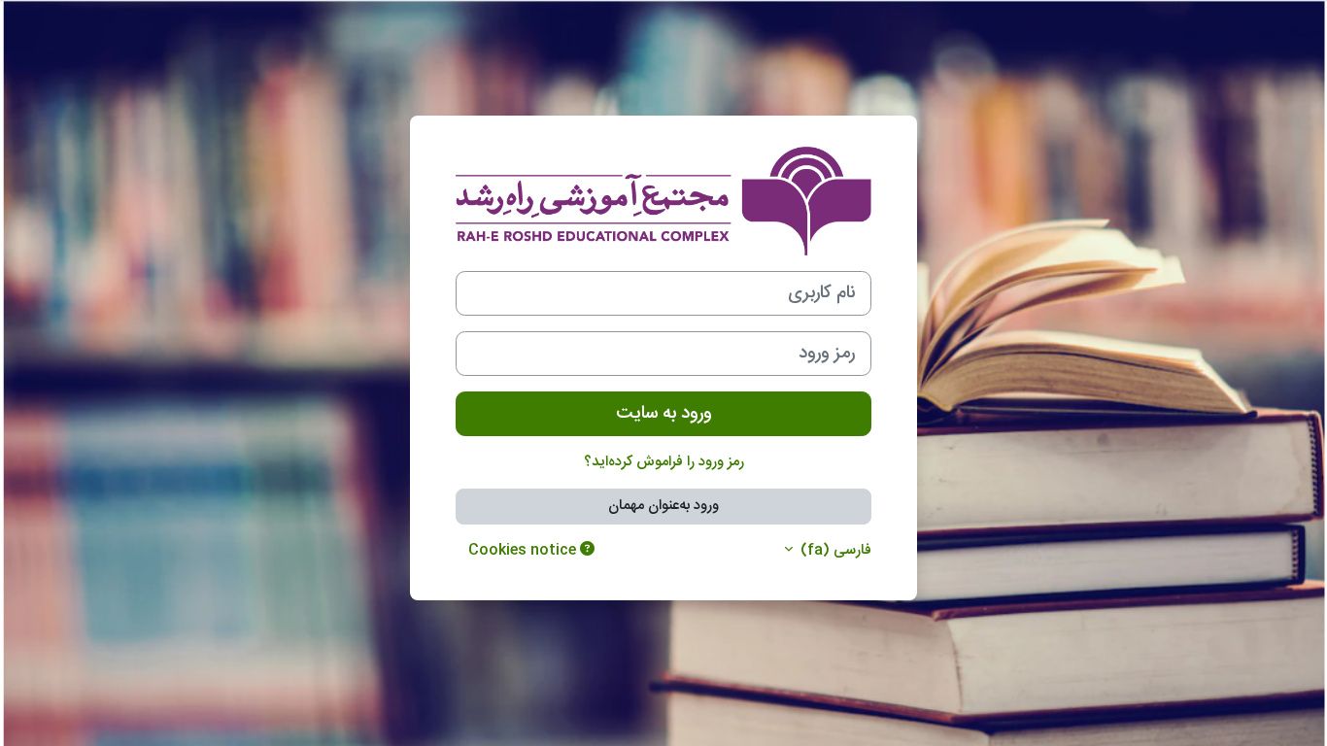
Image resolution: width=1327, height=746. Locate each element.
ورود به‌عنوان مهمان (663, 505)
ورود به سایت (664, 413)
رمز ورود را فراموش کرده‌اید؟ (664, 462)
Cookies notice (524, 550)
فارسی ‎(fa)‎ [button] (834, 551)
